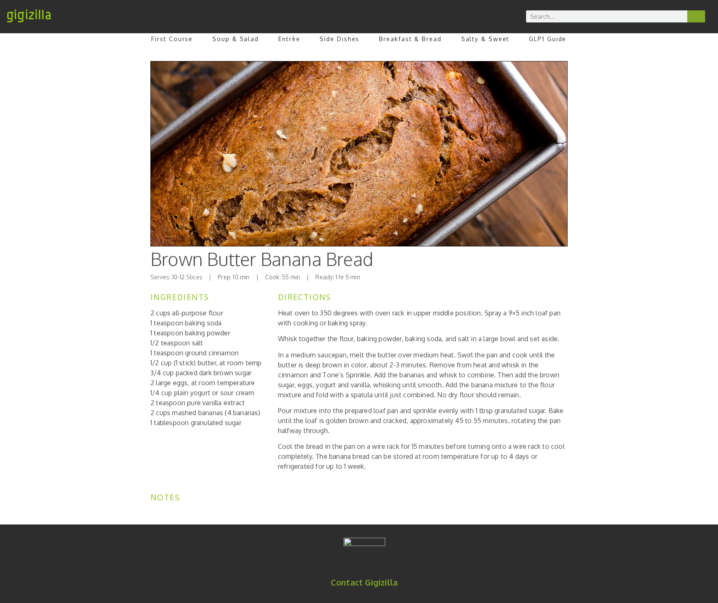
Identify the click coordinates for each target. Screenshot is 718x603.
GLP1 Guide (547, 38)
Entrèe (289, 38)
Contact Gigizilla (364, 582)
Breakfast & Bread (410, 38)
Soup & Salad (235, 38)
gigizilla (29, 15)
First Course (172, 38)
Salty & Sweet (485, 38)
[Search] (696, 16)
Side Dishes (339, 38)
